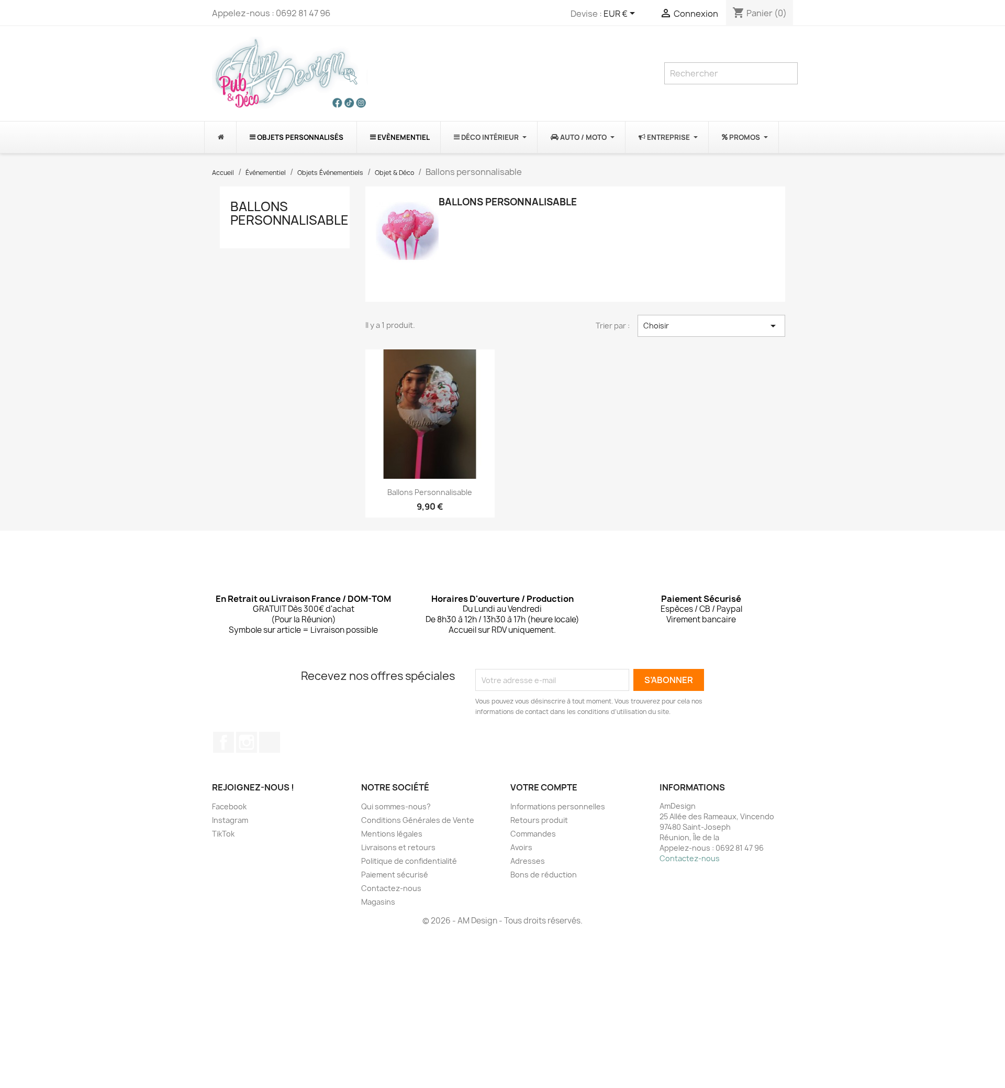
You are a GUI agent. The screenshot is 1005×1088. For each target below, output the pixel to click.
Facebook (223, 742)
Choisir (711, 326)
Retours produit (539, 820)
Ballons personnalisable (289, 213)
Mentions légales (391, 834)
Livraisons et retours (398, 847)
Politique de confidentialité (409, 861)
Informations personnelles (557, 806)
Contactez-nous (391, 888)
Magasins (378, 902)
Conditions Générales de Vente (417, 820)
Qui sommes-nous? (396, 806)
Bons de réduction (543, 875)
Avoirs (521, 847)
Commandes (533, 834)
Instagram (246, 742)
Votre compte (543, 787)
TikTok (269, 742)
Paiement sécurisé (394, 875)
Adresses (527, 861)
